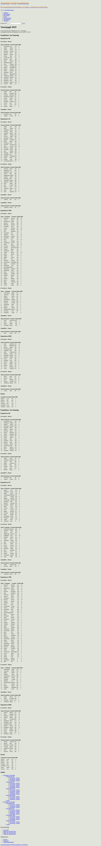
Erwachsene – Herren (14, 778)
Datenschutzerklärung (9, 842)
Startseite (6, 12)
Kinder (8, 800)
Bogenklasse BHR (11, 795)
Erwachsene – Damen (14, 779)
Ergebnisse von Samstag (9, 775)
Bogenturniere (7, 14)
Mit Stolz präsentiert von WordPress (19, 844)
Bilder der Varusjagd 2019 (10, 834)
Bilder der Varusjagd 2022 (10, 831)
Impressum (6, 840)
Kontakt (5, 839)
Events (5, 16)
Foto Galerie (6, 15)
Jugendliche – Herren (14, 786)
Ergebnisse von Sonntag (9, 802)
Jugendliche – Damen (14, 780)
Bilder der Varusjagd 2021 (10, 832)
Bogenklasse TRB (11, 788)
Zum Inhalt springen (9, 10)
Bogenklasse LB (10, 782)
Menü (2, 10)
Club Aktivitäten (7, 18)
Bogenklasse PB (10, 776)
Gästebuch (6, 20)
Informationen (7, 19)
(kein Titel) (6, 830)
